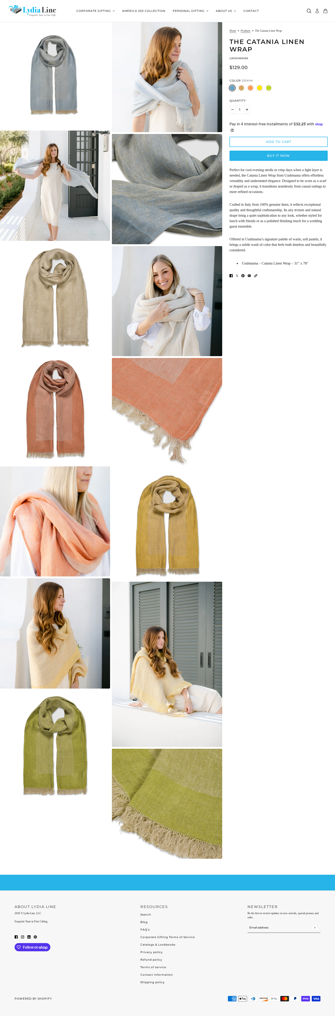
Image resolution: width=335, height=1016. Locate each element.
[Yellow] (259, 88)
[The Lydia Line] (33, 11)
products (245, 30)
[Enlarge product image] (55, 75)
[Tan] (241, 88)
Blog (144, 922)
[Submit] (315, 927)
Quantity (237, 100)
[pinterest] (35, 936)
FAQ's (145, 929)
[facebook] (16, 936)
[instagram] (22, 936)
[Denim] (232, 88)
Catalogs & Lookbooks (157, 944)
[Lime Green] (268, 88)
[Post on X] (237, 275)
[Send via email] (249, 275)
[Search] (309, 11)
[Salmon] (250, 88)
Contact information (156, 974)
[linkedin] (29, 936)
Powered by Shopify (33, 998)
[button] (255, 275)
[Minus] (232, 109)
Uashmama (238, 58)
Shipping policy (152, 982)
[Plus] (247, 109)
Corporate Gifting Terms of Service (167, 937)
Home (232, 30)
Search (145, 914)
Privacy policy (151, 952)
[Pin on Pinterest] (243, 275)
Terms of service (153, 967)
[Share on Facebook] (231, 275)
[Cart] (325, 11)
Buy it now (278, 156)
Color (241, 80)
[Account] (317, 11)
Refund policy (151, 959)
